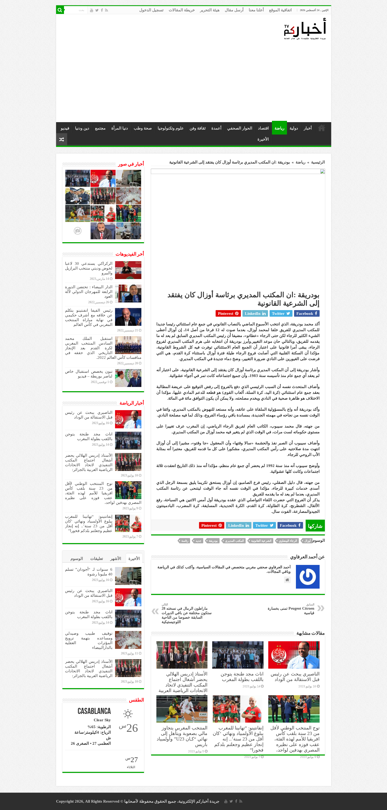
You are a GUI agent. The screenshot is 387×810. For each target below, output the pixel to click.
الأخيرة (263, 139)
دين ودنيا (82, 128)
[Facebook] (101, 10)
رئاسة (184, 540)
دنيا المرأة (119, 128)
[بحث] (60, 10)
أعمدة (216, 128)
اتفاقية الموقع (280, 10)
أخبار (308, 128)
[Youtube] (92, 10)
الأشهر (115, 558)
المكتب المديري (234, 540)
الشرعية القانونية (261, 540)
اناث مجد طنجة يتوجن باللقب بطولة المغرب (242, 676)
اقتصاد (263, 128)
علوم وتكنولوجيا (171, 128)
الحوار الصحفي (239, 128)
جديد (198, 540)
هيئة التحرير (210, 10)
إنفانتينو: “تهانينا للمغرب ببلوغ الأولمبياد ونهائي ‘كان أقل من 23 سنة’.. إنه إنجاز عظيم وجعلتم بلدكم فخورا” (238, 739)
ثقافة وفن (198, 128)
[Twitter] (97, 10)
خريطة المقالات (182, 10)
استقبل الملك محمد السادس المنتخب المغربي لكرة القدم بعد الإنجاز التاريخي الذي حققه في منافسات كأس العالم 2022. (103, 348)
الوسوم (77, 558)
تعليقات (96, 558)
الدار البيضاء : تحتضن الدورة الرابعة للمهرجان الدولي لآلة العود (88, 292)
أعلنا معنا (256, 10)
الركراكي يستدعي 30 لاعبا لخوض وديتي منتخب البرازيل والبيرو (88, 268)
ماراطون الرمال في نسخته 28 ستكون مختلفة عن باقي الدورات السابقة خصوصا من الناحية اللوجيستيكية (187, 613)
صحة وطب (143, 128)
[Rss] (106, 10)
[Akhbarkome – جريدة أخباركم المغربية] (305, 28)
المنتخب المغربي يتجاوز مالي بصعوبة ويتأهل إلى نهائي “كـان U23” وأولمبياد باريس (182, 736)
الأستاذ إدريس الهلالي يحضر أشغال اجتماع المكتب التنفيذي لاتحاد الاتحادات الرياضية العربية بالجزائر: (182, 685)
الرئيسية (322, 127)
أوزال (307, 540)
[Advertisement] (195, 81)
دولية (294, 128)
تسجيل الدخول (151, 10)
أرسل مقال (234, 10)
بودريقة (213, 540)
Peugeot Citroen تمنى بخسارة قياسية (291, 609)
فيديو (65, 128)
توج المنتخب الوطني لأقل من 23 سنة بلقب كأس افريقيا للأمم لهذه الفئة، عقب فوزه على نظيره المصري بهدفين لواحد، (295, 739)
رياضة (279, 128)
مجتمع (100, 128)
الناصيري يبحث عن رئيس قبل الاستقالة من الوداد (295, 676)
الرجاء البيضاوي (288, 540)
